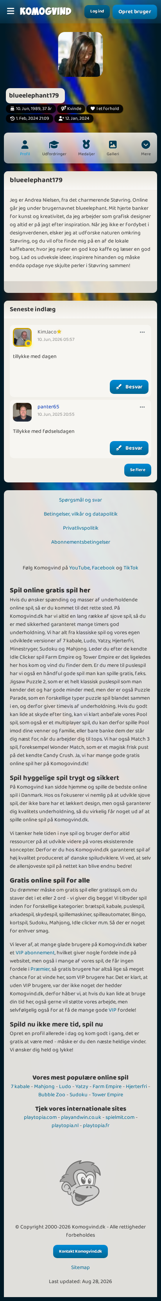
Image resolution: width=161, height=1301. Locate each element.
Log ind (97, 11)
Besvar (134, 387)
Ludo (65, 1086)
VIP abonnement (35, 952)
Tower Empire (107, 1094)
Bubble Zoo (51, 1094)
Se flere (137, 469)
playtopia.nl (65, 1125)
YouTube (79, 568)
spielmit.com (120, 1117)
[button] (145, 149)
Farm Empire (107, 1086)
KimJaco (47, 332)
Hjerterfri (136, 1086)
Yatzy (81, 1086)
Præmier (40, 969)
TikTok (130, 568)
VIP (112, 1010)
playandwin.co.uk (81, 1117)
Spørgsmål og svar (80, 500)
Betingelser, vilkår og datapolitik (81, 514)
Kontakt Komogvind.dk (80, 1251)
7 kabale (20, 1086)
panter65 (48, 406)
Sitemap (80, 1268)
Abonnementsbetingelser (80, 542)
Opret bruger (135, 11)
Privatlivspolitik (80, 528)
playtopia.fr (96, 1125)
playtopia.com (40, 1117)
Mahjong (44, 1086)
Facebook (103, 568)
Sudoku (79, 1094)
